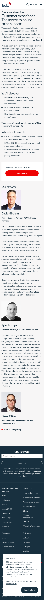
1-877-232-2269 (8, 542)
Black (4, 496)
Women (5, 504)
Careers (26, 522)
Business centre (8, 547)
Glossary (26, 511)
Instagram (27, 547)
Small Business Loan (30, 493)
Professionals (7, 522)
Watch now (22, 173)
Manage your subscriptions (28, 516)
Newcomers (6, 513)
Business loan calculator (32, 502)
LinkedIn (26, 538)
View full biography (12, 429)
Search (33, 4)
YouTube (26, 551)
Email (4, 538)
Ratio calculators (29, 507)
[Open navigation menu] (41, 4)
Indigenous (6, 500)
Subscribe (22, 463)
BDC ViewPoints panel (31, 526)
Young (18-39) (7, 509)
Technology (6, 518)
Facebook (26, 542)
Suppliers (5, 527)
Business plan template (32, 498)
